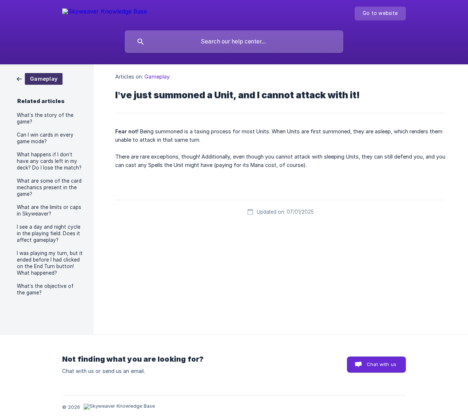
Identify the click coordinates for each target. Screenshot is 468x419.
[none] (104, 13)
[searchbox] (234, 41)
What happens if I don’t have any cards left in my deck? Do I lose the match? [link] (49, 161)
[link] (40, 78)
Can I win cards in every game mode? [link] (45, 138)
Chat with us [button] (381, 364)
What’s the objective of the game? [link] (45, 289)
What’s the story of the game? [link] (45, 118)
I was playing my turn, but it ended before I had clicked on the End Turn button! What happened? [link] (50, 263)
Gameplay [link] (157, 76)
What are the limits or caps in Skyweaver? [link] (49, 210)
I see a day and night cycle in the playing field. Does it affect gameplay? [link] (48, 233)
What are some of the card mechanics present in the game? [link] (49, 187)
